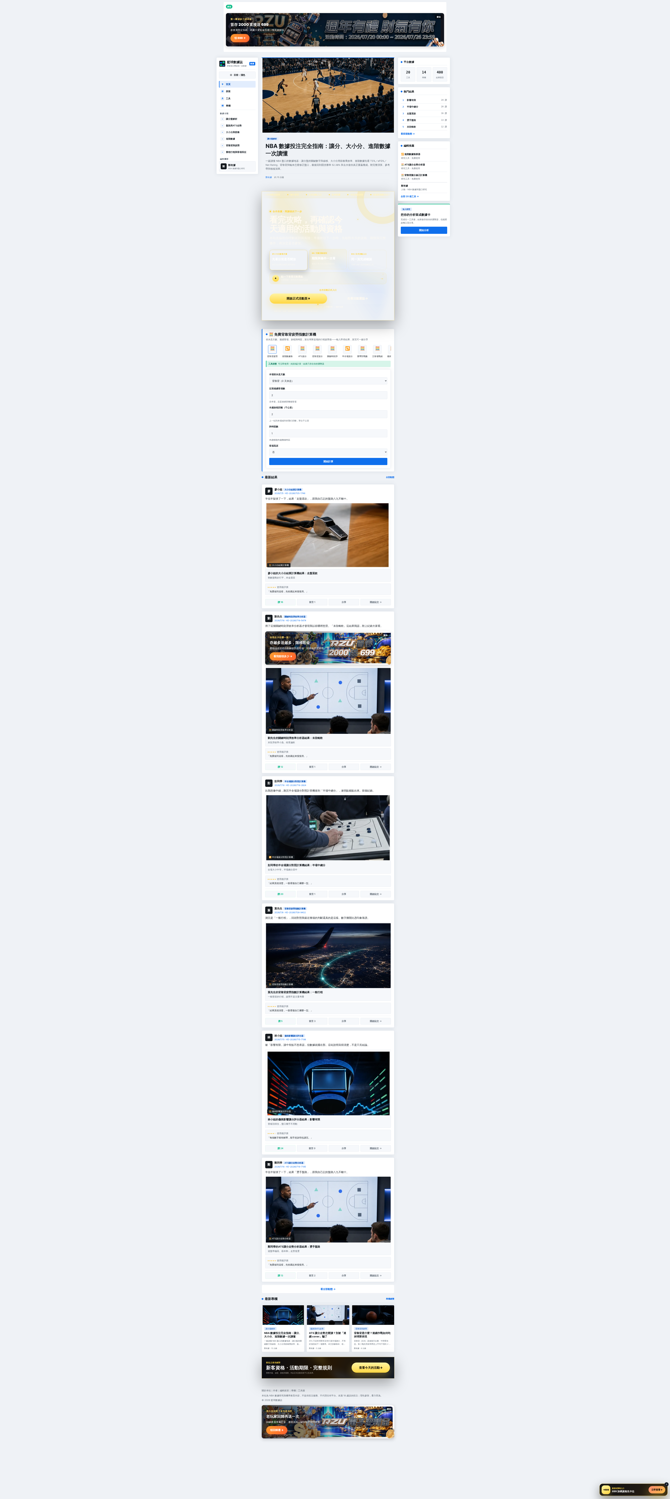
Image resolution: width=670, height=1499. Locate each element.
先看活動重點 (357, 298)
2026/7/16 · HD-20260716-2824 (290, 785)
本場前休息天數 (277, 374)
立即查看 (656, 1489)
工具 (226, 98)
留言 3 (312, 1021)
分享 (344, 602)
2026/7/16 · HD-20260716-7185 (290, 1166)
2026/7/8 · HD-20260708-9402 (290, 912)
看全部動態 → (328, 1288)
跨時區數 (273, 426)
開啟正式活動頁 (298, 298)
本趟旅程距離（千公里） (281, 407)
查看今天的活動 (371, 1367)
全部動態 (390, 477)
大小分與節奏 (231, 132)
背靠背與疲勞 (231, 145)
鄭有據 (269, 177)
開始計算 (328, 461)
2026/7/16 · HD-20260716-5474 (290, 620)
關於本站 (266, 1390)
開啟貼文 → (376, 602)
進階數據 (228, 138)
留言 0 (312, 1148)
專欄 (226, 105)
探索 (226, 91)
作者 (275, 1390)
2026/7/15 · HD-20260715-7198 (290, 1039)
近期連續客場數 (277, 388)
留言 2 (312, 1275)
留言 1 (312, 602)
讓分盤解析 (229, 118)
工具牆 (301, 1390)
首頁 (226, 84)
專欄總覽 (390, 1298)
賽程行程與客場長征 (234, 152)
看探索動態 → (408, 133)
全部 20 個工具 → (410, 196)
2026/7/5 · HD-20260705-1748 (289, 493)
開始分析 (424, 230)
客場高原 (273, 445)
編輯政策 (284, 1390)
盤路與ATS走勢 (232, 125)
